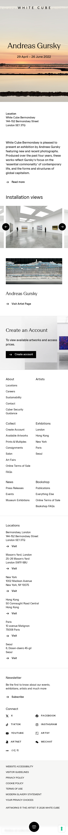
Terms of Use (14, 789)
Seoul (39, 454)
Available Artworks (17, 436)
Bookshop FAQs (45, 506)
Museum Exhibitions (18, 500)
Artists (40, 379)
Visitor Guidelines (17, 772)
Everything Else (45, 494)
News (9, 482)
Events (10, 494)
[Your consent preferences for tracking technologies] (61, 828)
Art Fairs (11, 460)
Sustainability (13, 397)
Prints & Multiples (16, 442)
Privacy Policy (15, 778)
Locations (11, 385)
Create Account (15, 430)
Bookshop (43, 482)
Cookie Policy (14, 783)
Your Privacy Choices (19, 800)
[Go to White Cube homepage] (34, 8)
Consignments (14, 448)
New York (41, 442)
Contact (10, 403)
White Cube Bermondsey (20, 117)
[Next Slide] (62, 226)
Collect (11, 423)
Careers (10, 391)
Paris (39, 448)
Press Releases (15, 488)
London (40, 430)
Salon (9, 454)
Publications (43, 488)
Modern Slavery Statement (24, 794)
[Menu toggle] (34, 827)
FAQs (9, 472)
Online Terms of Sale (18, 466)
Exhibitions (43, 423)
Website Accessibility (19, 766)
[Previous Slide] (5, 226)
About (10, 379)
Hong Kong (42, 436)
